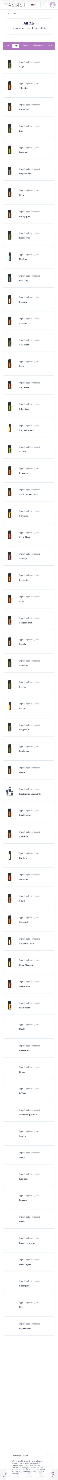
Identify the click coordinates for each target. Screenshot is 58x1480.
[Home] (14, 4)
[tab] (7, 46)
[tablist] (29, 46)
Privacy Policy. (23, 1469)
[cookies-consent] (47, 1454)
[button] (53, 5)
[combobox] (33, 5)
